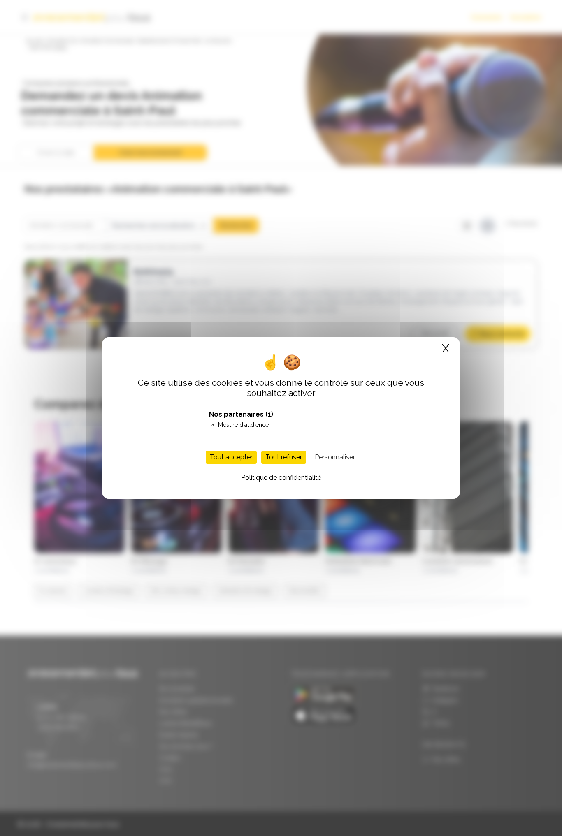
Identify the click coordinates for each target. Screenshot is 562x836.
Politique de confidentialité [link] (281, 478)
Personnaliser (335, 457)
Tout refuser (283, 457)
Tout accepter (231, 457)
